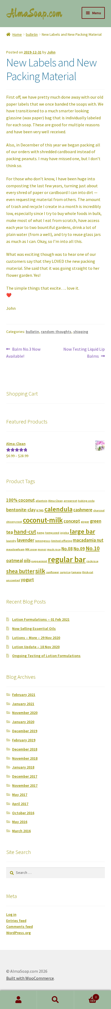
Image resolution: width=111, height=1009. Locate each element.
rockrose (92, 561)
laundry (11, 541)
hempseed (52, 532)
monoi (42, 549)
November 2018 (24, 758)
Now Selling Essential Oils (34, 628)
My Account (18, 1000)
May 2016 (19, 821)
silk (40, 571)
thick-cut (87, 572)
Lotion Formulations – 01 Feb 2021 (41, 619)
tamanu (76, 572)
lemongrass (42, 541)
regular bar (67, 559)
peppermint (39, 561)
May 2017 (19, 794)
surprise (65, 572)
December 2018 (24, 749)
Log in (11, 914)
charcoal (99, 510)
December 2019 (24, 730)
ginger (85, 521)
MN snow (31, 549)
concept (72, 521)
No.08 (67, 549)
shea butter (20, 571)
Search (55, 1000)
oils (27, 560)
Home (17, 34)
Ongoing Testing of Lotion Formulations (46, 655)
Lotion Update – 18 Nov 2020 (36, 646)
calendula (58, 509)
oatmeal (14, 560)
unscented (13, 580)
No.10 (93, 548)
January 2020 (23, 721)
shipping (80, 331)
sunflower (52, 572)
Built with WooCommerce (30, 978)
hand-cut (25, 531)
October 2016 (23, 812)
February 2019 (23, 740)
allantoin (41, 500)
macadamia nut (88, 540)
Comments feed (19, 926)
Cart (85, 995)
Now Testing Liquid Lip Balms (84, 352)
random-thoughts (56, 331)
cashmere (82, 510)
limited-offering (61, 541)
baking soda (86, 500)
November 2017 (24, 785)
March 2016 (21, 830)
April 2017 (20, 803)
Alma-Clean (55, 500)
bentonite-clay (21, 510)
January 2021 (23, 703)
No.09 (79, 549)
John (51, 52)
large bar (82, 531)
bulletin (32, 34)
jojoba (64, 532)
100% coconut (20, 500)
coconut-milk (43, 520)
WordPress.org (18, 932)
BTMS (40, 510)
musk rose (54, 549)
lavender (25, 540)
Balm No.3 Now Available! (23, 352)
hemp (40, 532)
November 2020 (24, 712)
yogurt (27, 580)
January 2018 (23, 767)
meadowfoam (15, 549)
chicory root (14, 521)
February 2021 (23, 694)
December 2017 (24, 776)
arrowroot (70, 500)
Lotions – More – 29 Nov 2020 (36, 637)
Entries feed (16, 920)
